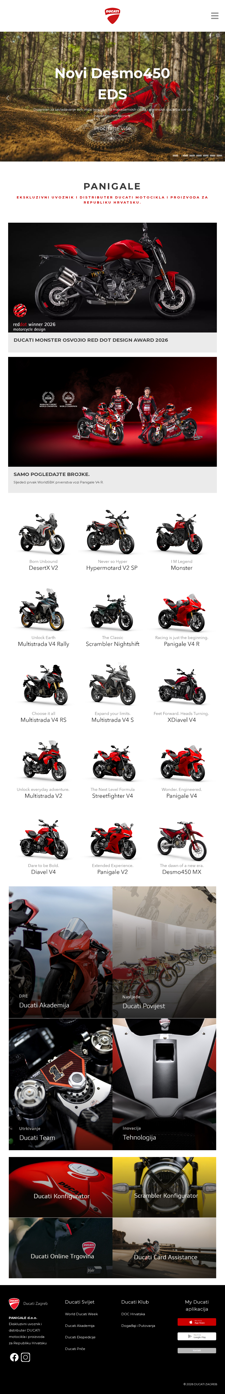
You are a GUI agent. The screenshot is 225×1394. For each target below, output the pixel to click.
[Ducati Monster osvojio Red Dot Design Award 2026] (112, 288)
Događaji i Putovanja (138, 1326)
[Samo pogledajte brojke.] (112, 425)
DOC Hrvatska (133, 1314)
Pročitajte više (112, 128)
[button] (175, 155)
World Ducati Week (81, 1314)
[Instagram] (217, 35)
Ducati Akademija (79, 1326)
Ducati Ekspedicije (80, 1337)
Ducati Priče (75, 1349)
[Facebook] (210, 35)
